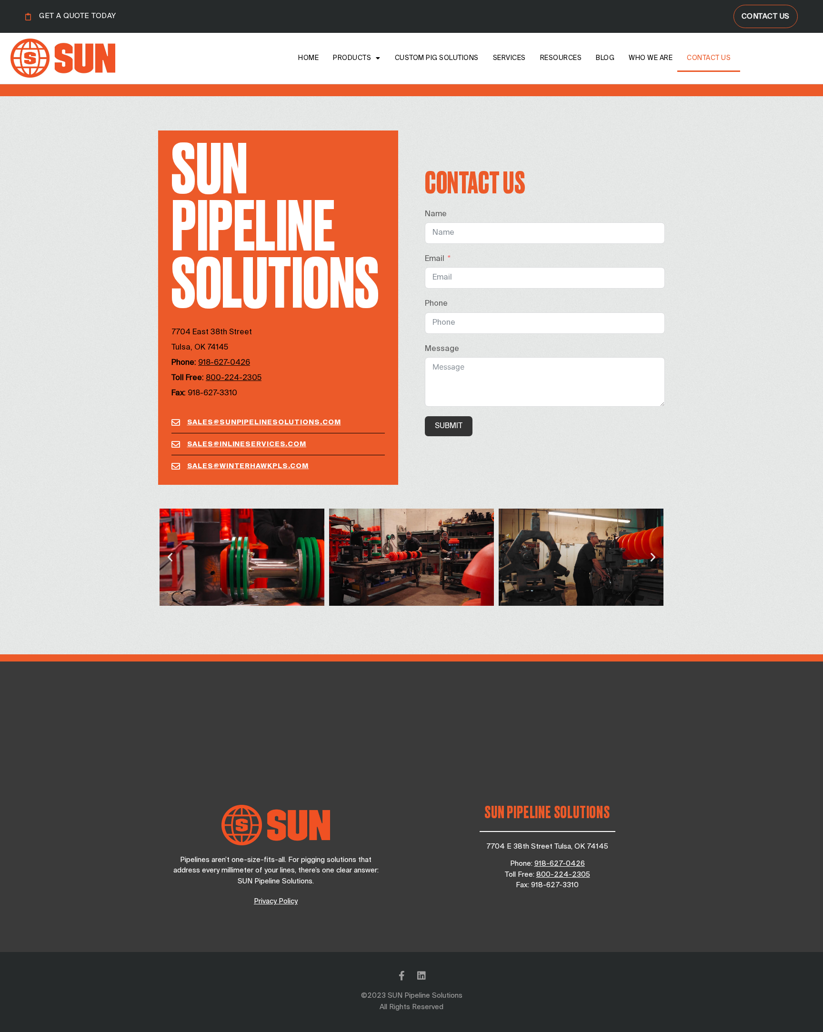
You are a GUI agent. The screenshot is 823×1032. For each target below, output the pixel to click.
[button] (170, 557)
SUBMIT (448, 426)
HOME (308, 58)
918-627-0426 (559, 863)
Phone (436, 304)
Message (442, 349)
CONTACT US (709, 58)
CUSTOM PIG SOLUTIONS (437, 58)
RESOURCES (561, 58)
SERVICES (509, 58)
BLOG (605, 58)
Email (434, 259)
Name (436, 214)
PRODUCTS (352, 58)
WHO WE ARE (650, 58)
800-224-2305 (233, 378)
